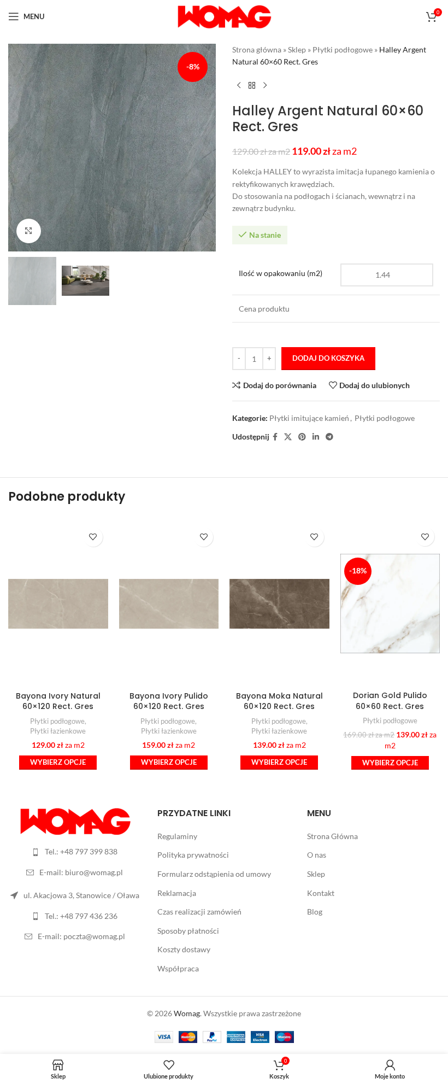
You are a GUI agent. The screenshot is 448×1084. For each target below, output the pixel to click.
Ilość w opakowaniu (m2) (280, 273)
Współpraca (178, 968)
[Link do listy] (74, 852)
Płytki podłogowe (343, 49)
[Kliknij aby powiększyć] (28, 231)
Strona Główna (332, 836)
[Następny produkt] (265, 85)
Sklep (297, 49)
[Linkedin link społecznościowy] (315, 437)
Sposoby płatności (188, 930)
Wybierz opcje (58, 762)
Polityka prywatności (193, 854)
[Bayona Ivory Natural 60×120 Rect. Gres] (58, 604)
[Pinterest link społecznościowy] (302, 437)
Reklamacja (176, 893)
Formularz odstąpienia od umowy (214, 873)
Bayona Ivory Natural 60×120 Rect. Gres (58, 701)
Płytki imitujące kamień (309, 418)
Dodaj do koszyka (328, 358)
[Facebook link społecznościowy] (275, 437)
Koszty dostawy (183, 949)
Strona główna (256, 49)
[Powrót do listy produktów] (251, 85)
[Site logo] (224, 15)
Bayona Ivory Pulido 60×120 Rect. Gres (168, 701)
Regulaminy (177, 836)
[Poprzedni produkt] (238, 85)
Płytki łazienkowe (58, 730)
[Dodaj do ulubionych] (93, 537)
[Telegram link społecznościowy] (329, 437)
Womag (187, 1013)
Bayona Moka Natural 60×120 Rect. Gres (279, 701)
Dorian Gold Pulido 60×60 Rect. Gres (390, 701)
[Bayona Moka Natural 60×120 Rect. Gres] (279, 604)
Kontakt (320, 893)
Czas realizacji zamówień (199, 911)
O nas (316, 854)
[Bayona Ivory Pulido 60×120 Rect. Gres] (169, 604)
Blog (314, 911)
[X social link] (288, 437)
